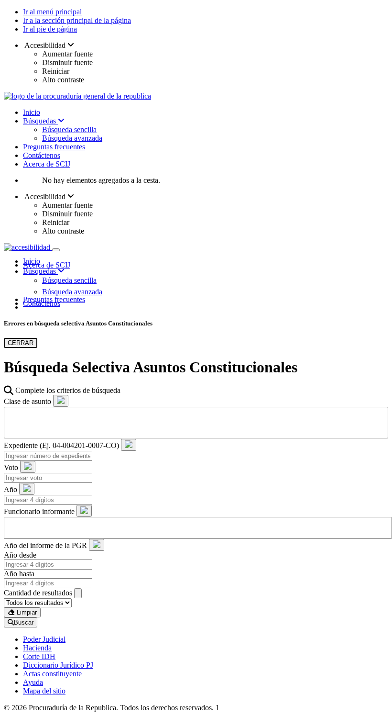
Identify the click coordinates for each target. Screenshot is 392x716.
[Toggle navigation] (56, 249)
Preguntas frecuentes (54, 147)
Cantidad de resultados (38, 593)
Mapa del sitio (44, 691)
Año (10, 489)
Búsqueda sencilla (69, 129)
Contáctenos (41, 155)
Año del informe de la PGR (45, 545)
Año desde (20, 555)
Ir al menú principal (52, 12)
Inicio (31, 112)
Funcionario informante (39, 511)
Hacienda (37, 648)
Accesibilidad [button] (45, 45)
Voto (11, 467)
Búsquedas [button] (40, 271)
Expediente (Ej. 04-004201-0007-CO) (61, 445)
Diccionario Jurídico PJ (58, 665)
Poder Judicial (44, 639)
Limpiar (26, 612)
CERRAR (20, 343)
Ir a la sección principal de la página (77, 20)
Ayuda (33, 682)
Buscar (23, 622)
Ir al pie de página (50, 29)
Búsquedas (40, 121)
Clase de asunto (27, 401)
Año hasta (19, 574)
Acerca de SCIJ (46, 164)
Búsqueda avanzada (72, 138)
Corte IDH (39, 656)
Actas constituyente (52, 674)
